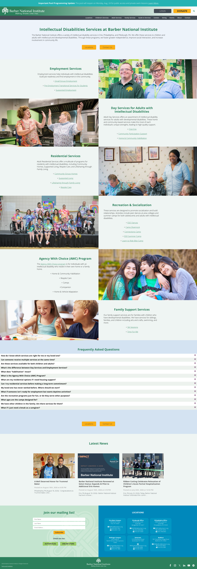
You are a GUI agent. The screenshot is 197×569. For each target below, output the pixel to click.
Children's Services (102, 18)
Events (172, 18)
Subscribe (59, 532)
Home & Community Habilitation (133, 138)
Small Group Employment (65, 81)
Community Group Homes (66, 173)
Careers (156, 18)
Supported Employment (66, 90)
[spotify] (193, 565)
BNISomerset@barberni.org (138, 546)
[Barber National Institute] (23, 11)
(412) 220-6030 (138, 530)
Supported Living (66, 178)
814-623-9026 (162, 546)
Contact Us (107, 47)
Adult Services (117, 18)
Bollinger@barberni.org (116, 546)
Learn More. (153, 3)
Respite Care (66, 187)
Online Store (68, 544)
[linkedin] (184, 565)
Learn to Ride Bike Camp (132, 240)
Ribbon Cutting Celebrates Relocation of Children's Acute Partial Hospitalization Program (143, 465)
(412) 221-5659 (138, 531)
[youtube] (189, 565)
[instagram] (175, 565)
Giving (164, 18)
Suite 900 (160, 523)
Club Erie (132, 129)
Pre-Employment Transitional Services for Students (66, 85)
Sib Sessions (132, 327)
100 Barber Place (115, 522)
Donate (182, 11)
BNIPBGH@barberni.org (139, 528)
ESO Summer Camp (132, 236)
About (179, 18)
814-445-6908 (139, 547)
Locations (88, 18)
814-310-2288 (162, 547)
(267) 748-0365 (161, 531)
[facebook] (170, 565)
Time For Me (132, 331)
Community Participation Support (132, 133)
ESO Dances (132, 222)
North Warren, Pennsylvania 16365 (115, 541)
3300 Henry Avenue (161, 522)
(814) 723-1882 (116, 549)
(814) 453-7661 (116, 528)
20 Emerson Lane (138, 522)
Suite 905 (138, 523)
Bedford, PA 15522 (160, 541)
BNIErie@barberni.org (116, 527)
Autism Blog (50, 544)
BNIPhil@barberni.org (161, 528)
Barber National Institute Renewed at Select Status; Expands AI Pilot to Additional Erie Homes (98, 465)
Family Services (130, 18)
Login (163, 11)
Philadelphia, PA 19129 (161, 525)
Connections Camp (132, 231)
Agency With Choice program (53, 264)
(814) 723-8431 (116, 547)
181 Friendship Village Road (160, 539)
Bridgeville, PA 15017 (138, 525)
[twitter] (180, 565)
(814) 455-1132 (116, 530)
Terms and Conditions (7, 566)
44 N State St (115, 539)
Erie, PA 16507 (115, 523)
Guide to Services (144, 18)
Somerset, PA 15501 (138, 541)
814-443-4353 (139, 549)
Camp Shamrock (133, 227)
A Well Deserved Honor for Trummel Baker (54, 465)
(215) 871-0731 (161, 530)
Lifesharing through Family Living (66, 182)
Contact (187, 18)
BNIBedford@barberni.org (162, 544)
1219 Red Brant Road (138, 539)
